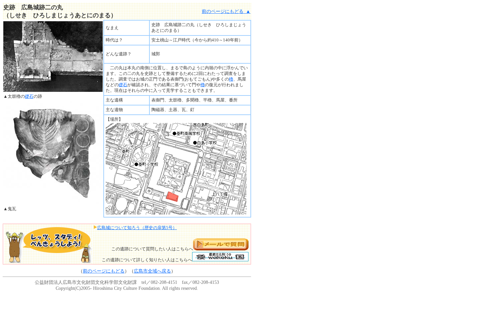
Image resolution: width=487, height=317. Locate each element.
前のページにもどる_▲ (226, 11)
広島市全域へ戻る (152, 271)
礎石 (29, 96)
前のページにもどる (104, 271)
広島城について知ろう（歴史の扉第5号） (137, 227)
